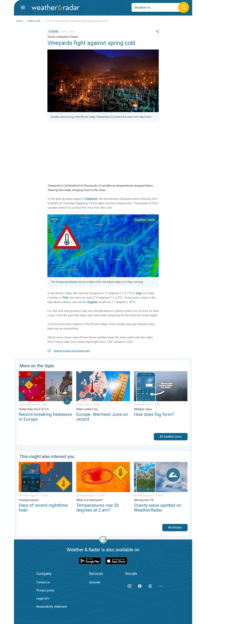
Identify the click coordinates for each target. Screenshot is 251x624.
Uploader (95, 582)
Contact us (43, 582)
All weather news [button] (171, 436)
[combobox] (158, 7)
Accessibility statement (51, 606)
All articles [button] (175, 527)
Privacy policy (45, 590)
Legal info (42, 598)
